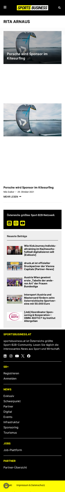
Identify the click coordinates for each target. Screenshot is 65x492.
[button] (59, 8)
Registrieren (11, 373)
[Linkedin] (9, 223)
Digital (7, 411)
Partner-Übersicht (15, 467)
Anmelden (9, 378)
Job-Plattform (12, 450)
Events (7, 417)
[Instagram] (16, 223)
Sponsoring (10, 427)
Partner (8, 406)
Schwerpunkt (12, 401)
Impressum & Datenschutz (30, 485)
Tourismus (10, 432)
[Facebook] (28, 356)
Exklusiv (8, 396)
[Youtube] (22, 223)
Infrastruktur (11, 422)
